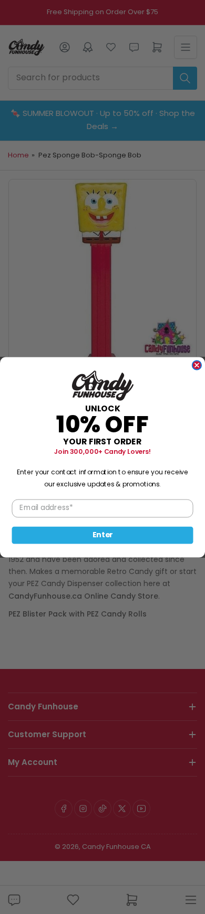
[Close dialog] (196, 364)
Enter (103, 534)
